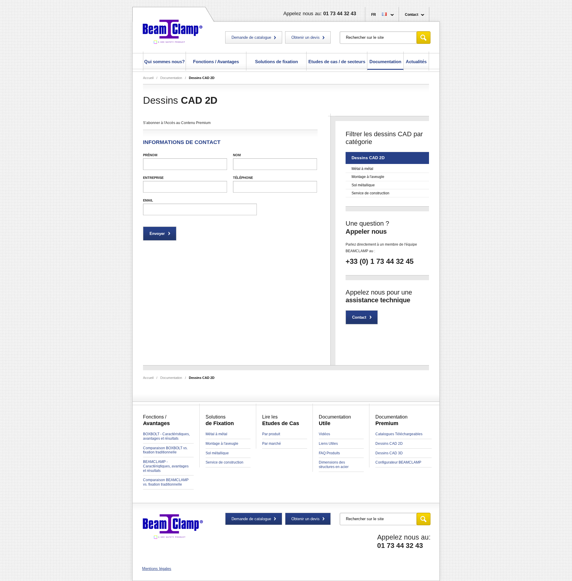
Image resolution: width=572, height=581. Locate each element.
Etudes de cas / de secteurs (336, 61)
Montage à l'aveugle (368, 177)
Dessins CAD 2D (201, 78)
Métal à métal (362, 169)
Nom (237, 155)
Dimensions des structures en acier (334, 464)
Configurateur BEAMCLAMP (398, 462)
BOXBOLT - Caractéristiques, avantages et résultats (166, 436)
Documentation (385, 61)
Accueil (148, 78)
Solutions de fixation (276, 61)
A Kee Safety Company (172, 30)
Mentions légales (156, 568)
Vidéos (324, 434)
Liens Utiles (328, 443)
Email (148, 200)
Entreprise (153, 177)
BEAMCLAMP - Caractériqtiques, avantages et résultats (166, 466)
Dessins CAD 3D (389, 453)
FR (373, 15)
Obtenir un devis (305, 37)
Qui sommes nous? (164, 61)
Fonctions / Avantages (216, 61)
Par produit (271, 434)
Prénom (150, 155)
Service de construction (370, 193)
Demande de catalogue (251, 37)
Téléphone (243, 177)
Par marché (271, 443)
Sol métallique (363, 185)
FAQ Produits (329, 453)
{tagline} (172, 527)
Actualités (416, 61)
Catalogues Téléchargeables (398, 434)
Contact (411, 15)
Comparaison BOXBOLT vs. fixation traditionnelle (165, 450)
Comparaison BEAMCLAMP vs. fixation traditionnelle (166, 482)
